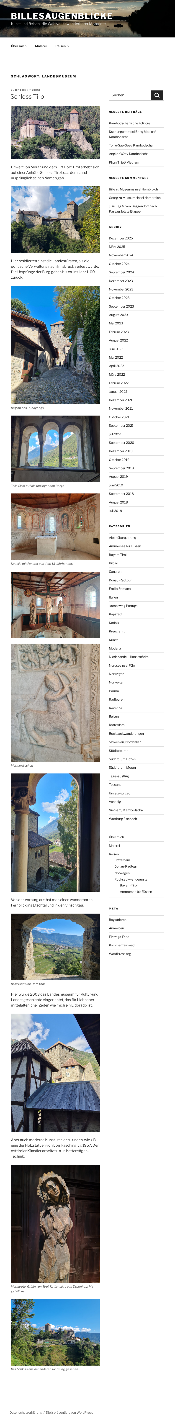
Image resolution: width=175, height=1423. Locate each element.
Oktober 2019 (119, 460)
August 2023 (118, 315)
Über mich (18, 46)
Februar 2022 (119, 383)
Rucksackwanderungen (126, 733)
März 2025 (117, 247)
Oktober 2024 (119, 264)
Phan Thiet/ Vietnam (124, 162)
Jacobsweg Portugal (123, 606)
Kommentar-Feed (121, 945)
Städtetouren (118, 751)
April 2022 (116, 366)
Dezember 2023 (121, 281)
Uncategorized (119, 793)
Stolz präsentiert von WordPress (69, 1412)
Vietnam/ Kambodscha (126, 810)
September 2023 (121, 306)
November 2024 (121, 255)
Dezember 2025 (121, 238)
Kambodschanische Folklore (129, 123)
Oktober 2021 (119, 417)
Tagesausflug (119, 776)
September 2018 (121, 494)
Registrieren (117, 920)
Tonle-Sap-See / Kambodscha (131, 145)
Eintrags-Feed (119, 937)
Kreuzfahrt (117, 631)
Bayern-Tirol (117, 555)
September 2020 (121, 442)
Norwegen (116, 674)
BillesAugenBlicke (62, 16)
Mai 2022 (116, 357)
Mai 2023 (116, 323)
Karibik (114, 623)
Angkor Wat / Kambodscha (129, 154)
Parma (114, 691)
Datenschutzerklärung (26, 1412)
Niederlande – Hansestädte (129, 657)
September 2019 (121, 468)
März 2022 (117, 374)
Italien (113, 597)
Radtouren (116, 699)
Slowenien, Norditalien (125, 742)
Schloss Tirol (28, 96)
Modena (115, 648)
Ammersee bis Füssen (125, 546)
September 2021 (121, 425)
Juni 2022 (116, 349)
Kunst (113, 640)
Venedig (115, 802)
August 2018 (118, 502)
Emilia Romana (120, 589)
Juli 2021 (115, 434)
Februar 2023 (119, 332)
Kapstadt (115, 614)
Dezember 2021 (120, 400)
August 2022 (118, 340)
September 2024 (121, 272)
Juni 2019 (116, 485)
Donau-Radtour (120, 580)
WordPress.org (120, 954)
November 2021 (121, 408)
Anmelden (116, 928)
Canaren (115, 571)
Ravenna (115, 708)
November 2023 (121, 289)
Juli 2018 (115, 511)
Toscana (115, 784)
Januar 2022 (118, 391)
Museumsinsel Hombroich (139, 189)
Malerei (41, 46)
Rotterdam (117, 725)
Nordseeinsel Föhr (122, 665)
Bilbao (113, 563)
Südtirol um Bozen (122, 759)
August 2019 (118, 476)
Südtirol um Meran (122, 767)
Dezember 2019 (121, 451)
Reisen (60, 46)
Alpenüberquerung (122, 537)
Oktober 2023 (119, 298)
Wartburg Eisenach (123, 819)
